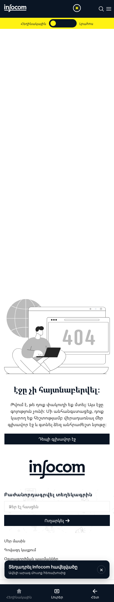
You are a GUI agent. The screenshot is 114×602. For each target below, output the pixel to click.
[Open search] (101, 8)
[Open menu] (108, 8)
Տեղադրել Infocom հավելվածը (43, 569)
